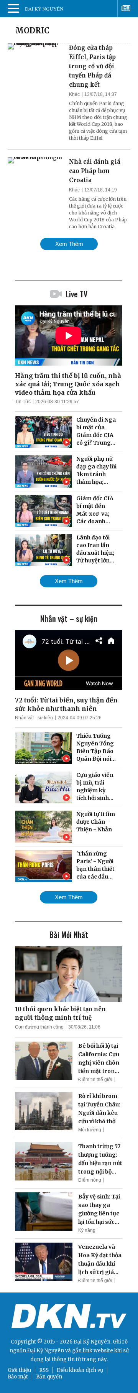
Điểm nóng (89, 1180)
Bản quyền (49, 1376)
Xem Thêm (69, 244)
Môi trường (89, 1130)
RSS (44, 1370)
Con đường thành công (39, 1027)
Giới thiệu (19, 1370)
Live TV (76, 294)
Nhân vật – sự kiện (68, 618)
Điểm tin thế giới (95, 1079)
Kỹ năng (86, 1230)
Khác (74, 94)
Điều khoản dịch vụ (80, 1370)
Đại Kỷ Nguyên (45, 1350)
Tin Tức (23, 401)
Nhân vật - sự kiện (34, 717)
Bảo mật (18, 1376)
